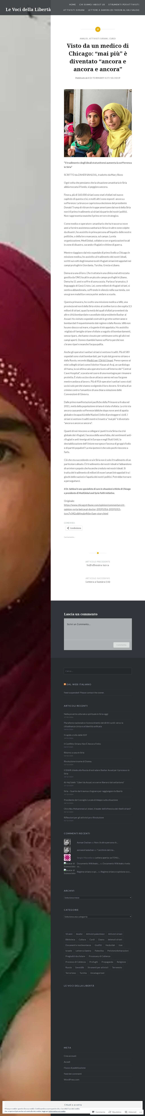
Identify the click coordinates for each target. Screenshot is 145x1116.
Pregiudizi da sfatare (75, 956)
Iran (120, 945)
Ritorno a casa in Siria (74, 752)
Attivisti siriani (74, 10)
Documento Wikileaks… (88, 863)
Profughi (93, 962)
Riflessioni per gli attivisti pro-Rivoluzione (84, 817)
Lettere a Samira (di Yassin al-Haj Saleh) (113, 10)
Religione (121, 962)
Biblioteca (70, 939)
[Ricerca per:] (98, 671)
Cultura (82, 939)
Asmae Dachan (84, 842)
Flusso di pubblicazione (75, 1068)
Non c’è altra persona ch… (106, 842)
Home (72, 4)
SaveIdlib (79, 967)
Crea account (70, 1056)
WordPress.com (71, 1079)
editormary (96, 78)
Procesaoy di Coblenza (99, 956)
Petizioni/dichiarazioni (118, 950)
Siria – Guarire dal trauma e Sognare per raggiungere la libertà (93, 791)
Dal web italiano (79, 684)
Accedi (67, 1062)
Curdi (112, 38)
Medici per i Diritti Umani (100, 360)
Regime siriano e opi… (87, 871)
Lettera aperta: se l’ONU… (107, 857)
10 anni (68, 934)
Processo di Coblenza (75, 962)
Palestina (99, 950)
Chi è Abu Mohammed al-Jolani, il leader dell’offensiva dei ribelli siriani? (97, 808)
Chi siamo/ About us (92, 4)
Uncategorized (97, 973)
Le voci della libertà (79, 985)
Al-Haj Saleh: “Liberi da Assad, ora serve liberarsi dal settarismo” (94, 782)
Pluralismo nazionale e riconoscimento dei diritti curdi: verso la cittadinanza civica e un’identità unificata (93, 725)
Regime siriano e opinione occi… (116, 871)
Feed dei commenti (73, 1073)
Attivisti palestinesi (95, 934)
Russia (68, 967)
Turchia (83, 973)
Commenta (121, 645)
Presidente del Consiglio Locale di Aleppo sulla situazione (91, 800)
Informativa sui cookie (57, 1111)
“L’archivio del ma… (106, 850)
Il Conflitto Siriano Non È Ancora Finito (82, 743)
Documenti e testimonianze (78, 945)
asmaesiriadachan (85, 850)
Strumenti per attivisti (123, 4)
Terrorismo (70, 973)
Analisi (84, 38)
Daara (101, 939)
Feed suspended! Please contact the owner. (84, 692)
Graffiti (98, 945)
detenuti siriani (115, 939)
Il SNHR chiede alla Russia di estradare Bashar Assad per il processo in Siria (97, 772)
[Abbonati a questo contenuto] (65, 684)
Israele (68, 950)
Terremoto (117, 967)
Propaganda (107, 962)
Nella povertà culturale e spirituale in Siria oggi (86, 714)
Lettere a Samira (83, 950)
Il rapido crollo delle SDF (75, 735)
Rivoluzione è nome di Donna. (78, 761)
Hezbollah (110, 945)
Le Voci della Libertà (28, 9)
